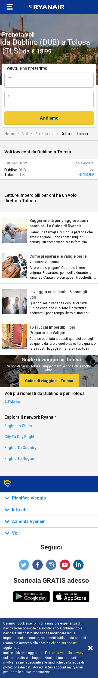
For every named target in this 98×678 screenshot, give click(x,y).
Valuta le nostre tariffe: (27, 68)
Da (9, 77)
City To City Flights (20, 437)
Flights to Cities (18, 426)
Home (9, 134)
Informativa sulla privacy (65, 653)
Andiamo (49, 118)
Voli (25, 134)
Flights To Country (20, 447)
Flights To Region (19, 458)
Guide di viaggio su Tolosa (49, 381)
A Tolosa (12, 402)
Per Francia (44, 134)
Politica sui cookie (63, 643)
